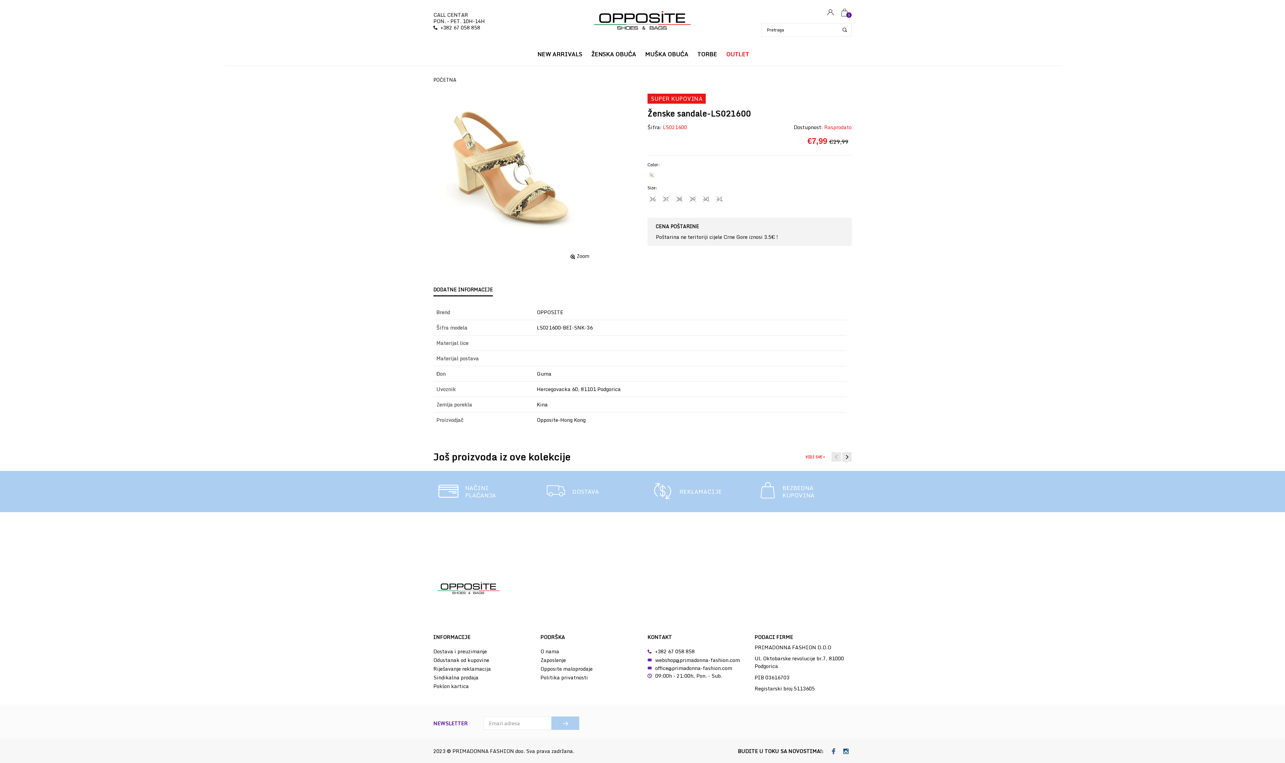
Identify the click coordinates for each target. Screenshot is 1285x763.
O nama (549, 651)
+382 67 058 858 (460, 27)
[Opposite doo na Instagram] (846, 752)
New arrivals (559, 54)
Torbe (707, 54)
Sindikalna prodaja (456, 677)
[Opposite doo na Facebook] (833, 752)
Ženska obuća (613, 54)
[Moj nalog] (830, 13)
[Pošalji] (565, 723)
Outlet (737, 54)
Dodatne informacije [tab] (463, 289)
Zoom (583, 256)
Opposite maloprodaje (566, 669)
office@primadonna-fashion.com (693, 668)
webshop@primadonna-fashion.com (697, 660)
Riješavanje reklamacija (462, 669)
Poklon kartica (451, 686)
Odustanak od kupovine (461, 660)
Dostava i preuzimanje (460, 651)
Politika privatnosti (564, 677)
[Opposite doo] (642, 21)
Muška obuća (666, 54)
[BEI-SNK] (652, 175)
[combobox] (806, 29)
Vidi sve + (815, 457)
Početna (444, 80)
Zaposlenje (553, 660)
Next (847, 457)
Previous (836, 457)
